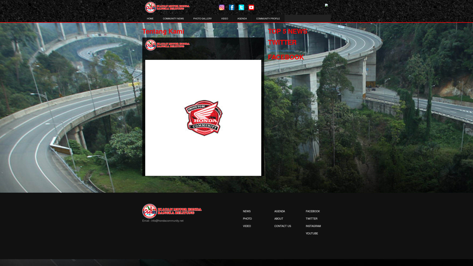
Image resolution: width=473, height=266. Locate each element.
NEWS (247, 211)
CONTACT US (282, 226)
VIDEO (224, 18)
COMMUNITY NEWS (173, 18)
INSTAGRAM (313, 226)
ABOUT (278, 218)
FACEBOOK (313, 211)
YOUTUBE (312, 233)
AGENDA (242, 18)
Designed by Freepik (311, 239)
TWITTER (311, 218)
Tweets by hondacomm (281, 50)
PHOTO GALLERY (202, 18)
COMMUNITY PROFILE (268, 18)
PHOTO (247, 218)
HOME (150, 18)
